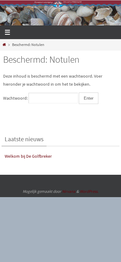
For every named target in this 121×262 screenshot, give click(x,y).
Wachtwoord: (16, 98)
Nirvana (68, 191)
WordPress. (89, 191)
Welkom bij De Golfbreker (28, 156)
